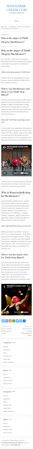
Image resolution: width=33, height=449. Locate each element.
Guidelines (4, 34)
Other (5, 353)
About (5, 374)
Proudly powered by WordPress (12, 442)
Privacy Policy (7, 380)
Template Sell (15, 445)
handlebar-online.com (16, 8)
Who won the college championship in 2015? (26, 332)
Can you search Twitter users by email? (6, 331)
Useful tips (6, 359)
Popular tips (7, 356)
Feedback (6, 377)
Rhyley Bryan (14, 46)
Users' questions (8, 362)
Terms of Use (7, 383)
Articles (5, 347)
